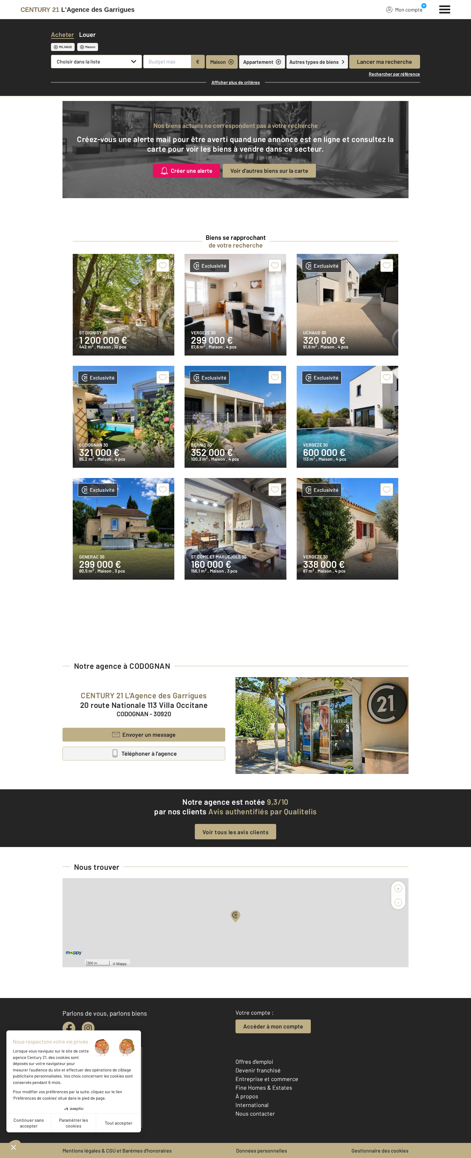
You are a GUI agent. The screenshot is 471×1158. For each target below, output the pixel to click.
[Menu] (444, 8)
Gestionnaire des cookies (380, 1150)
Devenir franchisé (258, 1070)
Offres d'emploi (254, 1061)
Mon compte (409, 9)
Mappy (121, 963)
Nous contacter (255, 1113)
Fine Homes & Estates (264, 1087)
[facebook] (68, 1028)
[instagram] (88, 1028)
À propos (247, 1096)
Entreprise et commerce (267, 1078)
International (252, 1104)
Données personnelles (261, 1150)
